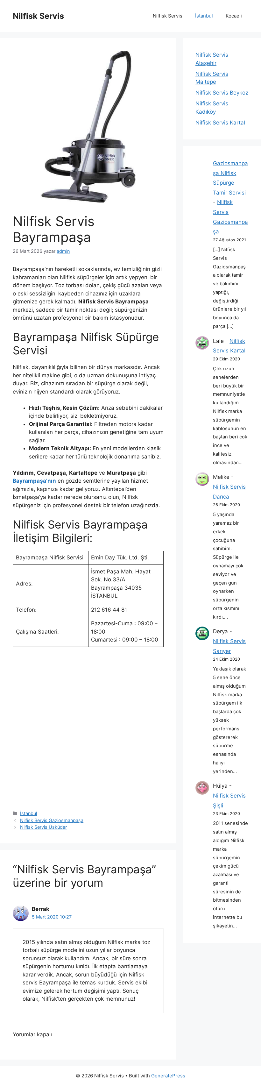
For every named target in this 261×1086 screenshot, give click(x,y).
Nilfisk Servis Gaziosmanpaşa (51, 820)
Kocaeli (234, 16)
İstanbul (204, 16)
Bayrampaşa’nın (34, 481)
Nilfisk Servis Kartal (220, 122)
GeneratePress (168, 1076)
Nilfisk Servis (38, 16)
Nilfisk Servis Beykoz (221, 92)
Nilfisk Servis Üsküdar (43, 827)
